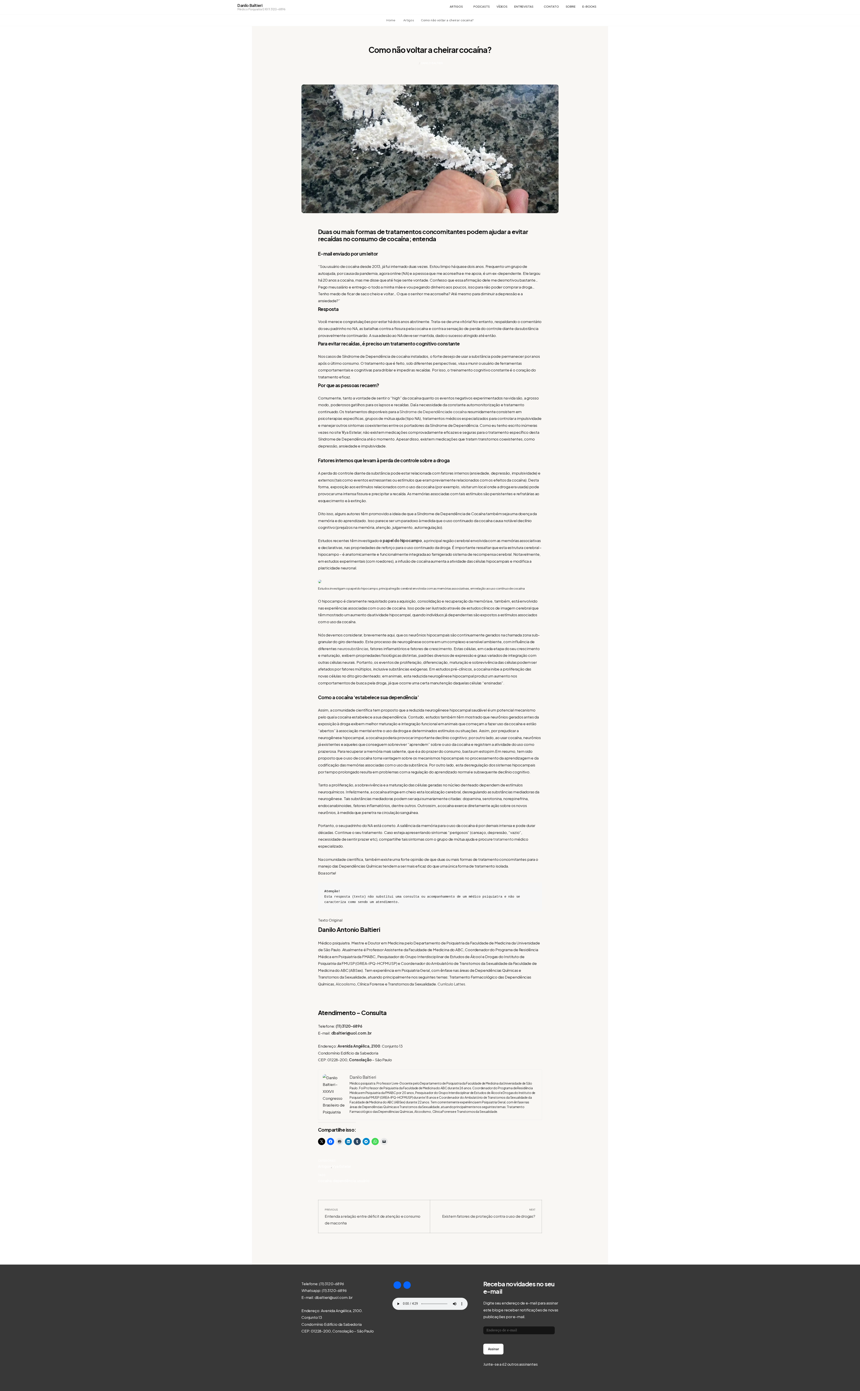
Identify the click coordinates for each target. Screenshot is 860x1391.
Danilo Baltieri (249, 5)
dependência (344, 1180)
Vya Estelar (341, 1166)
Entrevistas (523, 6)
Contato (551, 6)
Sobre (571, 6)
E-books (589, 6)
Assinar (493, 1349)
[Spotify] (407, 1285)
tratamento (503, 839)
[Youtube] (397, 1285)
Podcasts (481, 6)
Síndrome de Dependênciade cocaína (433, 411)
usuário (363, 1180)
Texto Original (330, 920)
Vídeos (502, 6)
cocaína (325, 1180)
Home (391, 20)
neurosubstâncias (352, 648)
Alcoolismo (345, 983)
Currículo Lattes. (452, 983)
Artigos (456, 6)
